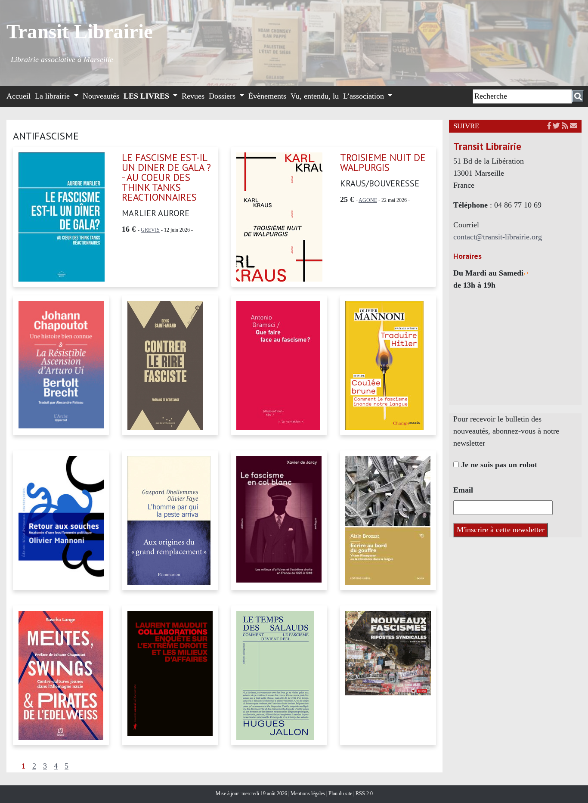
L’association (364, 96)
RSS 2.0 (363, 794)
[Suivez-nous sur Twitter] (556, 126)
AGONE (368, 200)
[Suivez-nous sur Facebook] (549, 126)
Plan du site (340, 794)
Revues (193, 96)
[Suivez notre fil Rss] (565, 126)
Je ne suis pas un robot (498, 464)
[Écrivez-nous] (573, 126)
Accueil (18, 96)
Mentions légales (308, 794)
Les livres (147, 96)
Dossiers (223, 96)
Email (463, 490)
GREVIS (150, 230)
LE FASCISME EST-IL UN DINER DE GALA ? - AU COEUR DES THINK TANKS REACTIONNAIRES (166, 177)
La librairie (53, 96)
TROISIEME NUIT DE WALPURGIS (383, 162)
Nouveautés (101, 96)
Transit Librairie (79, 31)
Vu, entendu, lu (315, 96)
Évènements (267, 96)
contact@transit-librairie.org (497, 237)
